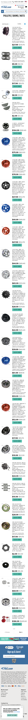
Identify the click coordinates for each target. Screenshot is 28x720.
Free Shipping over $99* (6, 2)
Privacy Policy (10, 682)
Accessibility (24, 699)
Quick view (17, 47)
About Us (23, 696)
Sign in (22, 8)
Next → (20, 632)
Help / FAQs (24, 691)
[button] (25, 24)
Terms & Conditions (17, 682)
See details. (17, 712)
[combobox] (15, 11)
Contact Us (23, 698)
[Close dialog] (22, 707)
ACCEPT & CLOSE (12, 715)
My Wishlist (3, 694)
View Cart (3, 691)
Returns (23, 694)
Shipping (23, 693)
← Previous (7, 632)
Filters (19, 23)
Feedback (3, 696)
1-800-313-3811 (18, 2)
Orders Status (4, 693)
